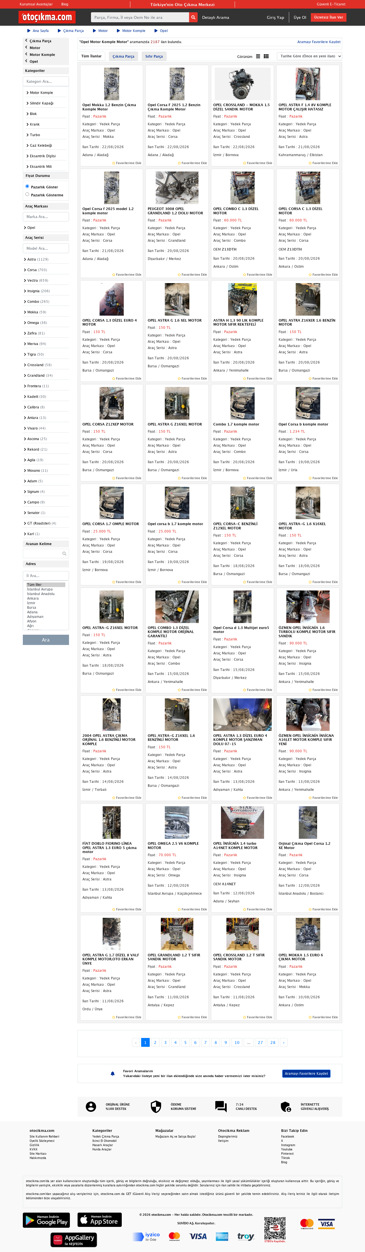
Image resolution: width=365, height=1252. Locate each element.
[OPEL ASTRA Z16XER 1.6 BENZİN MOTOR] (308, 298)
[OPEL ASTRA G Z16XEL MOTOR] (177, 402)
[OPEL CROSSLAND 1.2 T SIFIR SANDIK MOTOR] (242, 933)
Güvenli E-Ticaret (331, 4)
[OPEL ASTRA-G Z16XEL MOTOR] (112, 606)
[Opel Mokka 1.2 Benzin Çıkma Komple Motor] (112, 83)
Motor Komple (133, 31)
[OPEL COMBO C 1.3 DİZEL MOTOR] (242, 187)
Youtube (287, 1149)
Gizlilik (34, 1145)
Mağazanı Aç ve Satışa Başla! (175, 1136)
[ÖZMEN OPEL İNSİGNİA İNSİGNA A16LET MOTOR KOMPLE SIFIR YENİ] (308, 714)
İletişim (223, 1140)
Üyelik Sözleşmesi (42, 1140)
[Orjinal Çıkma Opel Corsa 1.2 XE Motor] (308, 822)
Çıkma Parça (73, 31)
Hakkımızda (38, 1158)
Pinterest (287, 1153)
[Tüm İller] (46, 584)
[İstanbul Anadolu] (46, 594)
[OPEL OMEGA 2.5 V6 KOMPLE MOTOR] (177, 822)
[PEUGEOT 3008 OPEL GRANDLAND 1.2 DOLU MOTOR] (177, 187)
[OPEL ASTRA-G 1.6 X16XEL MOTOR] (308, 502)
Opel (164, 31)
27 (260, 1042)
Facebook (287, 1136)
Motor (103, 31)
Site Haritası (38, 1153)
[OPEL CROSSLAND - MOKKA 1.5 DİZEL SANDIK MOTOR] (242, 83)
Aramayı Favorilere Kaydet (306, 1073)
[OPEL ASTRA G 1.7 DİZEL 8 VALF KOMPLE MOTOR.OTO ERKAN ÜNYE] (112, 933)
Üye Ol (300, 17)
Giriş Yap (275, 17)
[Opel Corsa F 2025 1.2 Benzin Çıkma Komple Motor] (177, 83)
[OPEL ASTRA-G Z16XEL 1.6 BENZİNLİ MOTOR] (177, 714)
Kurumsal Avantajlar (36, 4)
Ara (46, 639)
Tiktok (285, 1158)
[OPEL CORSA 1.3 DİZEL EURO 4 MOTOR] (112, 298)
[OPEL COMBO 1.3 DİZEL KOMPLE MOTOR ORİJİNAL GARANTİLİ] (177, 606)
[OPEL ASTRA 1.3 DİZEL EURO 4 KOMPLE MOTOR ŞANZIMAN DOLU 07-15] (242, 714)
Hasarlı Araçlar (102, 1145)
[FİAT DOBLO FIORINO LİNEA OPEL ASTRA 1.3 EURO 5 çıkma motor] (112, 822)
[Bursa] (46, 607)
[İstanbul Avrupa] (46, 589)
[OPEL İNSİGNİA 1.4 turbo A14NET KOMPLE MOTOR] (242, 822)
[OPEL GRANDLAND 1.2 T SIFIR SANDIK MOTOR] (177, 933)
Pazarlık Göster (44, 187)
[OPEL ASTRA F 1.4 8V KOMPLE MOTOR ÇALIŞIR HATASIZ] (308, 83)
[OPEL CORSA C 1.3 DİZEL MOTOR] (308, 187)
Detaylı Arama (215, 17)
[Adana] (46, 612)
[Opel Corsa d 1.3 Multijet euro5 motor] (242, 606)
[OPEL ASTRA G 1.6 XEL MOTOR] (177, 298)
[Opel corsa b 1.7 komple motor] (177, 502)
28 (272, 1042)
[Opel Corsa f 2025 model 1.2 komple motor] (112, 187)
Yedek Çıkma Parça (105, 1136)
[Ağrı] (46, 626)
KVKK (34, 1149)
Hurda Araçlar (101, 1149)
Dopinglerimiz (228, 1136)
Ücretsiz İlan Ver (328, 17)
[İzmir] (46, 603)
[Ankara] (46, 598)
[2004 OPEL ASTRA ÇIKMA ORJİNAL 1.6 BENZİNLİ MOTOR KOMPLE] (112, 714)
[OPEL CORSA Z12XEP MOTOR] (112, 402)
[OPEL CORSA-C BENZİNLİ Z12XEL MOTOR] (242, 502)
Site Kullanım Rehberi (44, 1136)
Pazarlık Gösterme (47, 195)
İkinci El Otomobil (104, 1140)
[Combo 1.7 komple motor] (242, 402)
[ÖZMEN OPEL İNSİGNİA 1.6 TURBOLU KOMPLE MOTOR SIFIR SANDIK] (308, 606)
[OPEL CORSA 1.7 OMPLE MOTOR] (112, 502)
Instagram (288, 1145)
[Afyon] (46, 621)
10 (237, 1042)
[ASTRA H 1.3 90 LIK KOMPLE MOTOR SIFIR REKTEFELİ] (242, 298)
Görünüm (244, 57)
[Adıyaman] (46, 616)
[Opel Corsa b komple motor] (308, 402)
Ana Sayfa (41, 31)
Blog (64, 4)
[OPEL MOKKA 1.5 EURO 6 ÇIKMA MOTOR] (308, 933)
